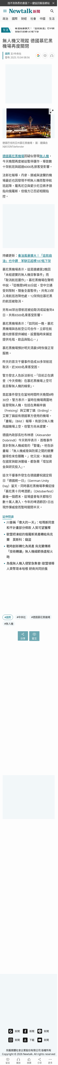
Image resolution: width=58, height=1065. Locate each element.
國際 (14, 18)
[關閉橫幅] (53, 3)
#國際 (7, 617)
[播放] (52, 55)
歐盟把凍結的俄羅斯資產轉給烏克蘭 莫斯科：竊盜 (29, 537)
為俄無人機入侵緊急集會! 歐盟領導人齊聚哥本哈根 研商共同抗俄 (30, 566)
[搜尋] (52, 11)
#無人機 (8, 623)
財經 (24, 18)
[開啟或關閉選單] (5, 11)
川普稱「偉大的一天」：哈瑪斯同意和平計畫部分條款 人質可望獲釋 (30, 525)
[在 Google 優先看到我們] (38, 55)
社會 (33, 18)
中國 (42, 18)
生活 (52, 18)
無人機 (44, 156)
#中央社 (21, 617)
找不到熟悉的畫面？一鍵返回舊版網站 (29, 3)
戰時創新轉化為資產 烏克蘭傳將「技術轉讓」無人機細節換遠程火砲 (29, 551)
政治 (5, 18)
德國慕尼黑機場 (13, 156)
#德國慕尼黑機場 (40, 617)
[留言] (45, 55)
